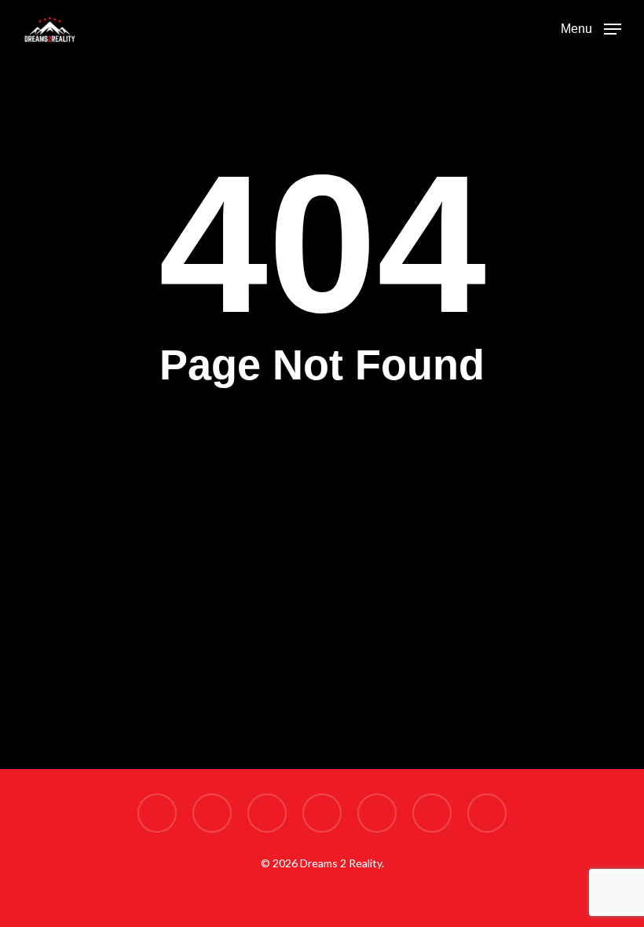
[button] (591, 27)
